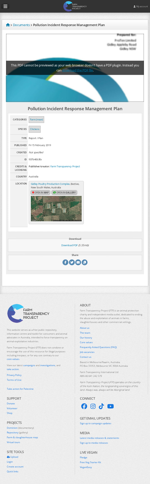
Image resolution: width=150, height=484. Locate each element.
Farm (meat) (36, 119)
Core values (86, 342)
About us (84, 328)
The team (85, 332)
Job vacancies (87, 352)
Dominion (20, 427)
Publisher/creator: (39, 166)
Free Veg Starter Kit (90, 462)
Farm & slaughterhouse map (22, 437)
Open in (41, 192)
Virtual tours (13, 442)
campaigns (29, 365)
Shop (9, 413)
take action (13, 369)
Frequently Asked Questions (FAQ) (98, 347)
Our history (86, 337)
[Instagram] (93, 406)
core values (13, 359)
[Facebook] (84, 406)
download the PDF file (77, 70)
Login (10, 461)
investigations (47, 365)
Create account (15, 466)
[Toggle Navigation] (5, 6)
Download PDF (69, 245)
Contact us (85, 357)
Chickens (34, 129)
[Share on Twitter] (72, 262)
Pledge (83, 457)
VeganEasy (86, 467)
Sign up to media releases (94, 442)
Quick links (12, 471)
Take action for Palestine (20, 389)
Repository (17, 432)
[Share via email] (78, 262)
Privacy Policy (14, 375)
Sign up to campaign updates (95, 423)
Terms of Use (14, 380)
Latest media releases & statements (99, 438)
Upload (14, 456)
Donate (11, 403)
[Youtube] (110, 406)
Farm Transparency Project (65, 166)
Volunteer (12, 408)
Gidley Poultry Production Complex (50, 184)
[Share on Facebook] (65, 262)
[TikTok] (101, 406)
